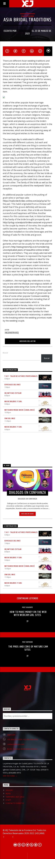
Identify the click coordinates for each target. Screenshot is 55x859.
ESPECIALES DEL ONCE (12, 384)
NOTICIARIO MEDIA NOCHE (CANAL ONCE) (19, 410)
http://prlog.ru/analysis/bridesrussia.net (22, 222)
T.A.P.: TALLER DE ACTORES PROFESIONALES (21, 376)
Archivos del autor (27, 341)
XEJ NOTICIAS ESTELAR (12, 393)
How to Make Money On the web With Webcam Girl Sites (28, 613)
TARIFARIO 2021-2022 (15, 797)
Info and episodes (27, 514)
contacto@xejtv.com (15, 744)
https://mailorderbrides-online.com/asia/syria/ (25, 200)
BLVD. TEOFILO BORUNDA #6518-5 (22, 749)
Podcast (18, 837)
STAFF (8, 800)
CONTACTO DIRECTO (15, 803)
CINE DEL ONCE (9, 418)
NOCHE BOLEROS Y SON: (13, 401)
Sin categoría (27, 16)
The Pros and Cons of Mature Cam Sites (28, 648)
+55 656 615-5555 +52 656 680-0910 (22, 739)
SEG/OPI (9, 790)
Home (8, 837)
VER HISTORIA (9, 776)
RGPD (8, 793)
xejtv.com (11, 734)
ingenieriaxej (24, 31)
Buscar (5, 353)
